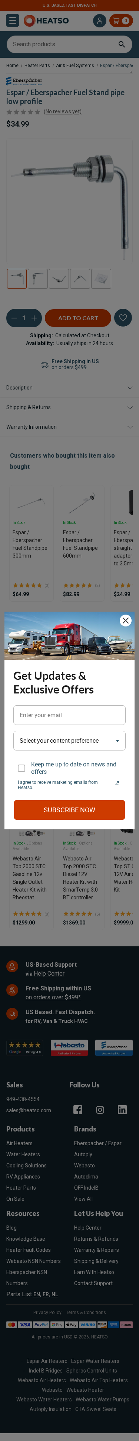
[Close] (126, 620)
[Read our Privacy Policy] (116, 783)
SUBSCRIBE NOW (69, 810)
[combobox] (69, 740)
